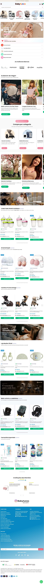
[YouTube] (28, 555)
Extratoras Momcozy (28, 181)
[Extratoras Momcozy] (32, 166)
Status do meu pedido (35, 515)
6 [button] (22, 282)
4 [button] (20, 282)
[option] (22, 51)
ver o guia (4, 186)
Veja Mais (22, 208)
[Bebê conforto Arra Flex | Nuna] (11, 92)
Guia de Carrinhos (6, 181)
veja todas (26, 187)
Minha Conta (33, 513)
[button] (21, 495)
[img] (22, 479)
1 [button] (38, 36)
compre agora (5, 114)
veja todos (26, 114)
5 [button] (21, 282)
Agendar (27, 0)
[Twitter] (19, 555)
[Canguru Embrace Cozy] (32, 92)
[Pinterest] (25, 555)
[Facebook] (16, 555)
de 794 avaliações (21, 480)
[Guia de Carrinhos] (11, 166)
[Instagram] (22, 555)
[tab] (10, 208)
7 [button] (23, 282)
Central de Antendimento (35, 516)
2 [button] (39, 36)
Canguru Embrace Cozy (29, 106)
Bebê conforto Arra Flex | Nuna (9, 106)
